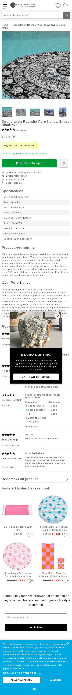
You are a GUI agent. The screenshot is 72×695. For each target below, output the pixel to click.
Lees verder (19, 668)
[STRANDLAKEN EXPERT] (22, 1)
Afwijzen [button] (55, 679)
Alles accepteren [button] (21, 679)
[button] (36, 673)
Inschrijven (36, 627)
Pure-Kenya (21, 282)
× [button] (68, 643)
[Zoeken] (66, 15)
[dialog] (36, 667)
